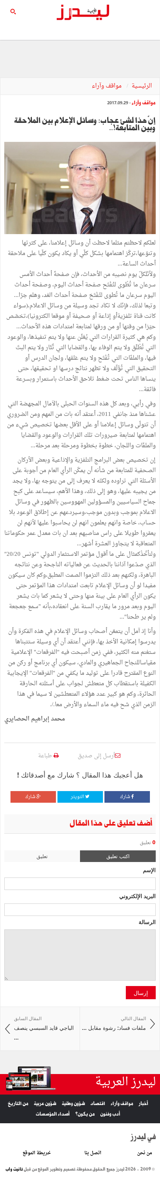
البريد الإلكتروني (137, 896)
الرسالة (147, 922)
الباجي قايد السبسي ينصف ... (44, 1028)
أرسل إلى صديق (96, 756)
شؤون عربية (45, 1104)
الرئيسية (142, 86)
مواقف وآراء (107, 86)
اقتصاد (97, 1104)
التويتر (78, 797)
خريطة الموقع (37, 1153)
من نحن (144, 1153)
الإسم (149, 870)
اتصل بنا (92, 1153)
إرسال (141, 993)
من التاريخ (18, 1104)
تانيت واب (14, 1169)
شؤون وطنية (73, 1104)
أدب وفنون (110, 1114)
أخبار (143, 1104)
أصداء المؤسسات (53, 1114)
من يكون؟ (85, 1114)
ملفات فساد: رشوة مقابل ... (114, 1023)
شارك (125, 797)
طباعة (46, 756)
